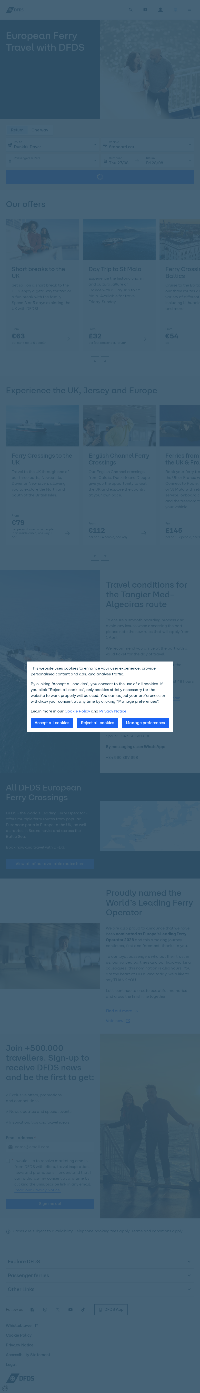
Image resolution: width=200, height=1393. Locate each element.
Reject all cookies (97, 723)
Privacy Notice (112, 711)
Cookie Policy (77, 711)
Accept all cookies (52, 723)
